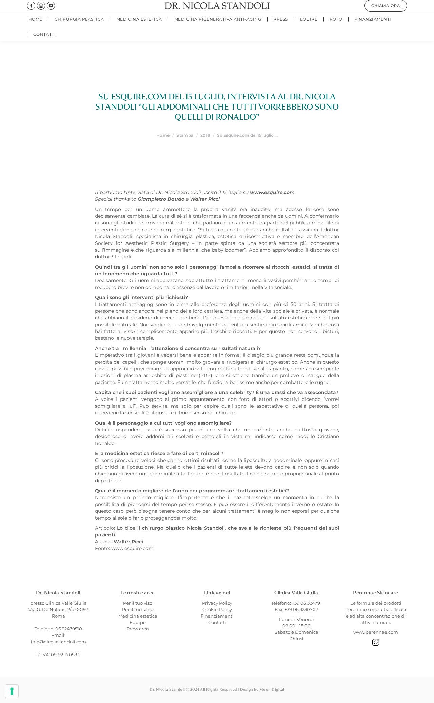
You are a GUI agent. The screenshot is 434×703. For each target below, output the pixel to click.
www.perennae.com (375, 632)
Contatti (217, 622)
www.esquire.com (132, 548)
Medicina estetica (137, 616)
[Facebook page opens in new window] (31, 6)
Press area (137, 628)
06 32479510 (68, 628)
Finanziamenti (217, 616)
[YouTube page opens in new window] (51, 6)
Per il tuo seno (137, 609)
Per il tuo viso (137, 603)
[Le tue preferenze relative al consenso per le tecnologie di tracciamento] (11, 691)
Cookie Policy (217, 609)
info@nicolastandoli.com (58, 641)
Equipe (138, 622)
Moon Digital (271, 689)
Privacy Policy (217, 603)
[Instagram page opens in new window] (41, 6)
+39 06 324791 (307, 603)
